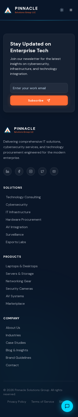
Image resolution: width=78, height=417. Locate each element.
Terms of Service (42, 401)
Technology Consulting (23, 197)
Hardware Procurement (23, 219)
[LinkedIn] (7, 171)
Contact (12, 365)
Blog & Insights (17, 350)
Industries (13, 335)
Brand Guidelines (18, 357)
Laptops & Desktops (22, 266)
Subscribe (35, 100)
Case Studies (16, 342)
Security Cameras (19, 288)
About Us (13, 327)
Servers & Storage (20, 273)
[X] (42, 171)
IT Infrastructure (18, 212)
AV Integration (17, 227)
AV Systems (15, 296)
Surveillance (15, 234)
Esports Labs (16, 242)
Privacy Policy (16, 401)
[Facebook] (19, 171)
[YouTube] (54, 171)
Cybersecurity (17, 204)
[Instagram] (31, 171)
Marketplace (15, 303)
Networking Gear (18, 281)
